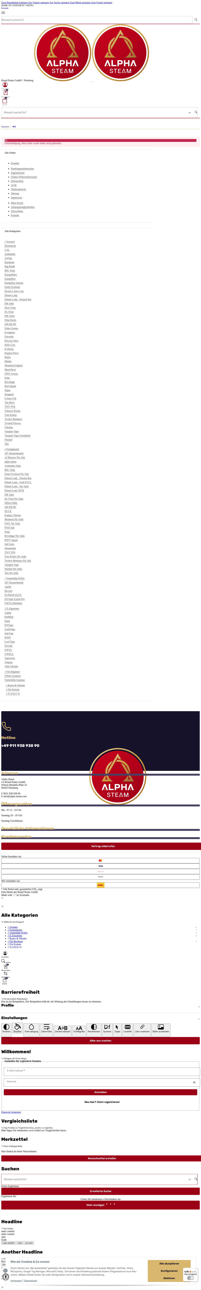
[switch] (190, 1278)
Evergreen (10, 332)
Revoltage (10, 382)
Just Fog (9, 633)
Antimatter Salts (13, 465)
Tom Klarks (11, 415)
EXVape (9, 625)
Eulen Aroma (11, 328)
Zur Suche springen (60, 2)
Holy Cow (10, 344)
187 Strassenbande (14, 453)
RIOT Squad (11, 540)
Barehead (9, 262)
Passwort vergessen (11, 1112)
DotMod (9, 616)
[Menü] (4, 13)
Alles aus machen (100, 1040)
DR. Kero (10, 316)
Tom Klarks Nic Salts (15, 556)
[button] (5, 86)
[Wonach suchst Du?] (196, 20)
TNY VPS (10, 406)
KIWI (7, 637)
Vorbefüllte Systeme (15, 680)
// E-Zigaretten (15, 935)
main (20, 1243)
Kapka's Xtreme (13, 515)
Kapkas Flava (11, 353)
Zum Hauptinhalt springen (14, 2)
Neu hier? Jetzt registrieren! (102, 1102)
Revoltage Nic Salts (14, 536)
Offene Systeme (13, 676)
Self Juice (9, 544)
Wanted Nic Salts (13, 569)
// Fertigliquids (15, 930)
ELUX (8, 511)
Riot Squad (10, 386)
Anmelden (100, 1092)
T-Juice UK (10, 398)
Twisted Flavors (13, 423)
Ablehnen (169, 1278)
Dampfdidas (11, 274)
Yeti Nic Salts (11, 573)
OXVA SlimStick (13, 603)
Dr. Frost (9, 311)
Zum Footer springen (101, 2)
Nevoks (8, 645)
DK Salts (9, 303)
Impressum (16, 1280)
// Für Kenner (12, 689)
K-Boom (9, 349)
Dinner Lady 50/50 (14, 490)
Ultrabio (9, 427)
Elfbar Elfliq (11, 503)
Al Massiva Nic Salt (15, 457)
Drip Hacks (10, 320)
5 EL (7, 250)
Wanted (8, 439)
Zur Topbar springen (39, 2)
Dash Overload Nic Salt (17, 474)
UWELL (9, 654)
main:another (8, 1243)
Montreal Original (14, 365)
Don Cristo (10, 307)
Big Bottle (10, 266)
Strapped (9, 394)
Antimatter (10, 254)
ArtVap (8, 258)
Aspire (8, 586)
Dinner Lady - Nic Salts (17, 486)
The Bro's (9, 402)
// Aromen (13, 927)
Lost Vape (10, 641)
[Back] (2, 898)
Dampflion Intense (14, 283)
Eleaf (7, 621)
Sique (7, 390)
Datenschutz (30, 1280)
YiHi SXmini (11, 666)
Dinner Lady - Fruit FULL (18, 482)
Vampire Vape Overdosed (17, 435)
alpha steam (10, 461)
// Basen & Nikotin (15, 685)
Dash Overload (12, 287)
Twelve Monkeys (13, 419)
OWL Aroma (11, 373)
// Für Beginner (15, 941)
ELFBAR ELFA (13, 595)
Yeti (7, 443)
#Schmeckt (10, 245)
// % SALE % (13, 693)
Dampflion (10, 278)
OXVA (8, 649)
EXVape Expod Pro (15, 599)
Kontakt (4, 8)
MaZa (8, 357)
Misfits (8, 361)
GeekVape (10, 629)
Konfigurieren (169, 1270)
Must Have (10, 369)
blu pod (8, 590)
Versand (47, 889)
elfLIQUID (10, 324)
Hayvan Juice (11, 340)
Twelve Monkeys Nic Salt (18, 560)
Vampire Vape (12, 431)
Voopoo (9, 662)
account (29, 1243)
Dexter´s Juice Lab (14, 291)
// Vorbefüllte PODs (17, 932)
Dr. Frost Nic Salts (14, 498)
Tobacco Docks (12, 410)
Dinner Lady (11, 295)
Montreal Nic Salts (14, 519)
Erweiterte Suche (100, 1191)
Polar (7, 377)
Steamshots (10, 548)
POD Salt (9, 527)
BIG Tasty (10, 270)
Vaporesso (10, 658)
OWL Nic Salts (12, 523)
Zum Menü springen (80, 2)
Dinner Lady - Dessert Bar (18, 299)
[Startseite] (91, 80)
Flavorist (9, 336)
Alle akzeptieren (169, 1263)
